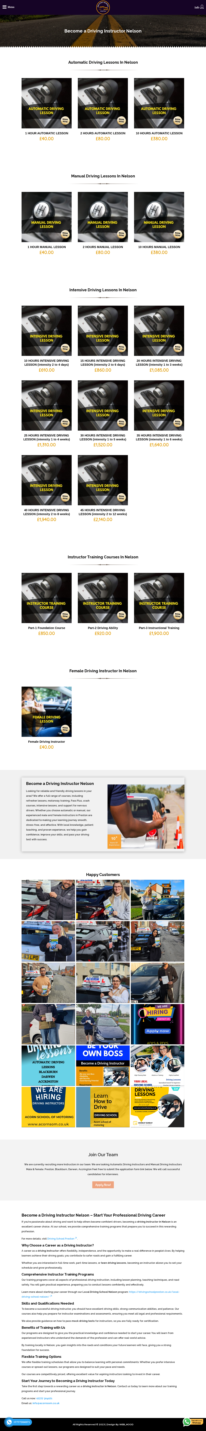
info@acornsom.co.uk (46, 1403)
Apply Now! (103, 1185)
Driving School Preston (60, 1238)
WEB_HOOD (126, 1424)
